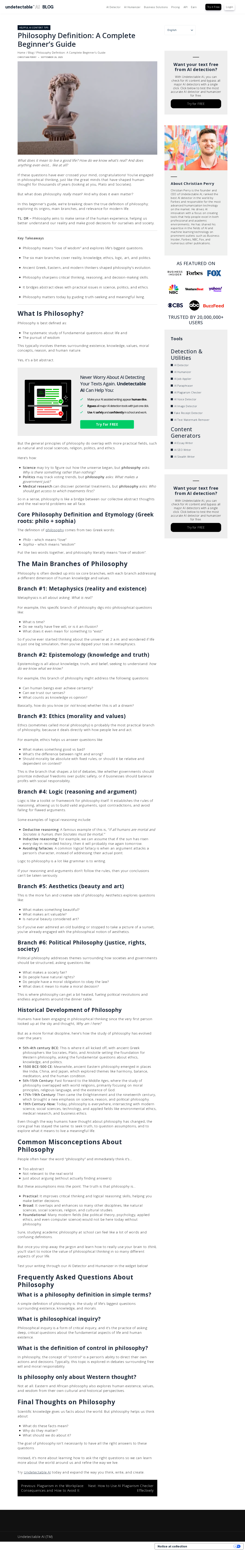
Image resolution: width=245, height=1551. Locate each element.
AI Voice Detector (185, 399)
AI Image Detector (185, 406)
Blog (31, 52)
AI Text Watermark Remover (191, 420)
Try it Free (213, 7)
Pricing (175, 7)
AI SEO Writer (182, 450)
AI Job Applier (182, 379)
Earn (194, 7)
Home (21, 52)
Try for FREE (107, 424)
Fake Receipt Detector (188, 413)
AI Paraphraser (183, 385)
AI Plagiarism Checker (187, 392)
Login (229, 7)
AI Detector (113, 7)
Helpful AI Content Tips (34, 27)
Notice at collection (172, 1546)
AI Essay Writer (183, 443)
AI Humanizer (132, 7)
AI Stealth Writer (184, 456)
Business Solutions (156, 7)
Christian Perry (27, 57)
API (185, 7)
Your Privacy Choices (212, 1546)
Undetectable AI (37, 1472)
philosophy (55, 530)
